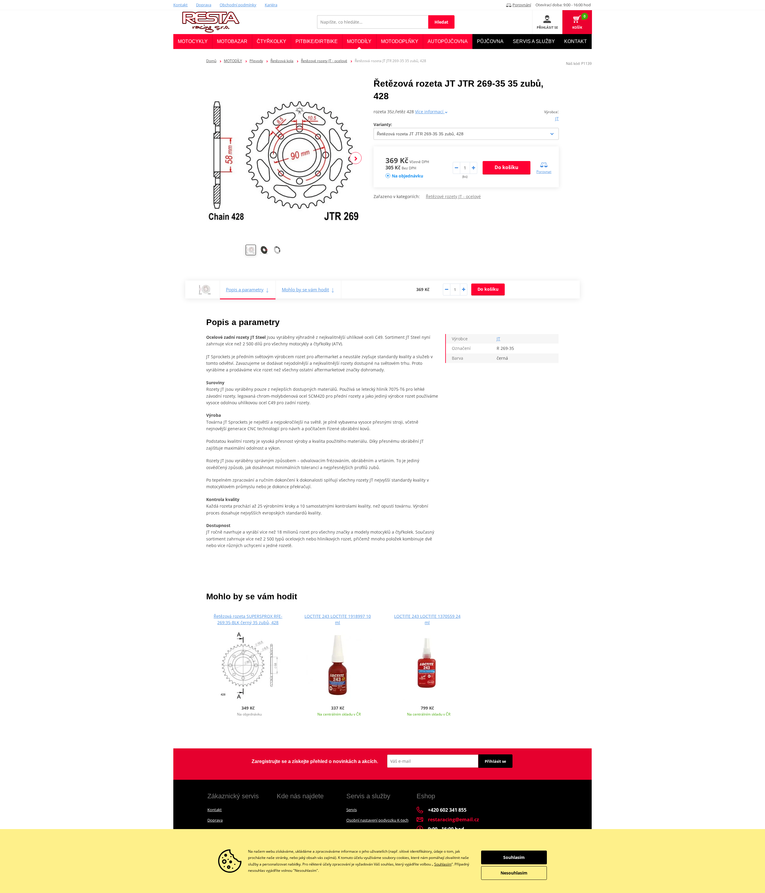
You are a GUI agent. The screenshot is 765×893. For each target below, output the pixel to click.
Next (356, 158)
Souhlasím (443, 864)
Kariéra (271, 4)
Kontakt (180, 4)
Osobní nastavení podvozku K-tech (377, 820)
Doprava (203, 4)
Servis (351, 809)
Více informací (430, 111)
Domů (211, 60)
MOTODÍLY (233, 60)
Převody (256, 60)
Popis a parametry (245, 289)
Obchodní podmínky (238, 4)
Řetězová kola (281, 60)
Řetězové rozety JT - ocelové (324, 60)
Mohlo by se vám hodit (305, 289)
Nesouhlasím (514, 873)
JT (557, 118)
